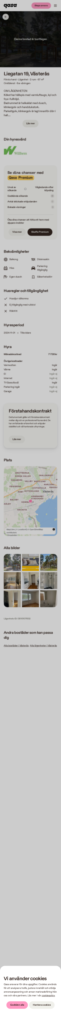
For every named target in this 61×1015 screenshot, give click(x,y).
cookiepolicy (48, 995)
